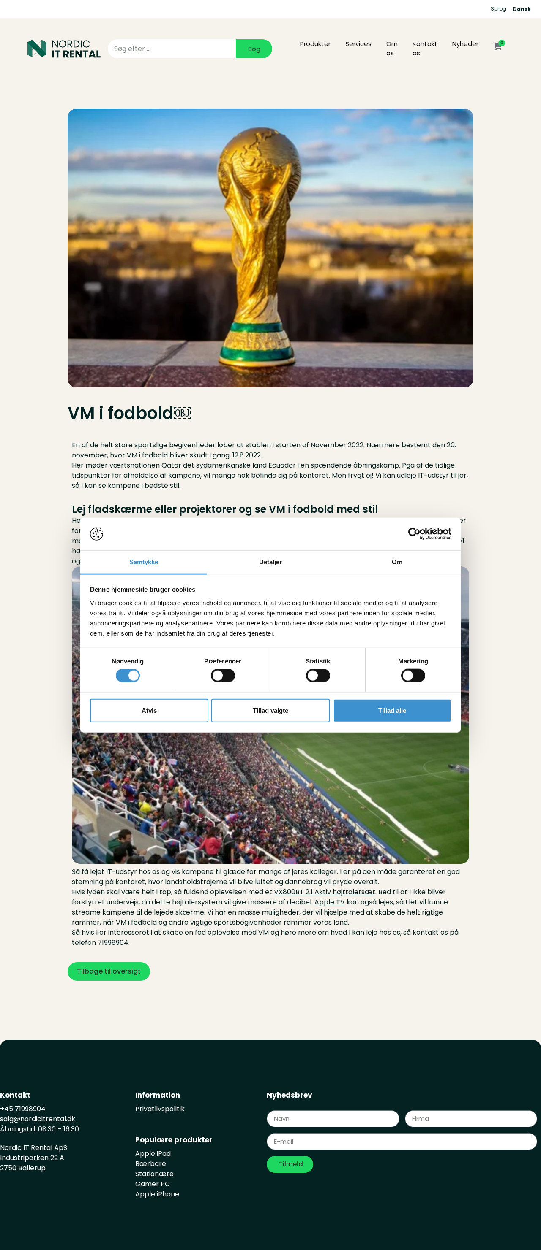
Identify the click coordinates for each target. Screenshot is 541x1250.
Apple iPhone (157, 1194)
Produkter (315, 43)
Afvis (149, 710)
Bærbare (150, 1164)
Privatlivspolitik (160, 1109)
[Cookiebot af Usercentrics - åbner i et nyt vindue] (414, 534)
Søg (254, 48)
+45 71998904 (23, 1109)
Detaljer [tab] (270, 561)
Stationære (154, 1174)
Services (358, 43)
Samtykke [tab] (143, 561)
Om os (392, 48)
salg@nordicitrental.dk (38, 1119)
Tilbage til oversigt (109, 971)
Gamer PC (152, 1184)
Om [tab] (397, 561)
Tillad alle (392, 710)
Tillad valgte (270, 710)
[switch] (223, 675)
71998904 (113, 942)
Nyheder (465, 43)
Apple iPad (153, 1153)
